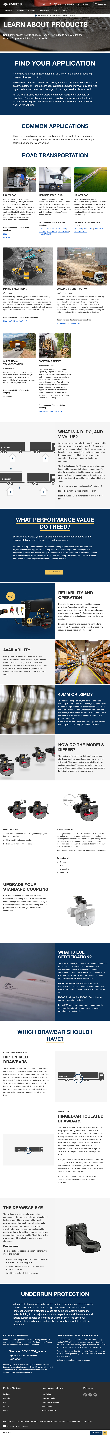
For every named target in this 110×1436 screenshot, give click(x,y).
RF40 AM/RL (52, 229)
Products (6, 1398)
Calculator (85, 4)
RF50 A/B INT (63, 232)
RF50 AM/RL (52, 232)
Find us (5, 1410)
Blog (55, 11)
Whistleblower (76, 1421)
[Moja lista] (105, 1433)
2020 (5, 234)
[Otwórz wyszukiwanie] (44, 4)
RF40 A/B (7, 238)
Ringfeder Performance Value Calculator (48, 559)
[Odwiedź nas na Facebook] (90, 1395)
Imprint (62, 1421)
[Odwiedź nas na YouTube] (95, 1395)
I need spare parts (48, 1398)
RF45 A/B (62, 229)
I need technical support (50, 1402)
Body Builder (44, 11)
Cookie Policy (87, 1421)
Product (19, 11)
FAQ (4, 1402)
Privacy (56, 1421)
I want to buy (46, 1394)
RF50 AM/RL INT (45, 234)
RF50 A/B (42, 232)
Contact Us (102, 4)
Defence (64, 11)
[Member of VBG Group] (15, 1426)
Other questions (47, 1406)
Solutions (8, 11)
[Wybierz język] (50, 4)
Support (31, 11)
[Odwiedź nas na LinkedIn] (85, 1395)
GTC (68, 1421)
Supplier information (49, 1410)
